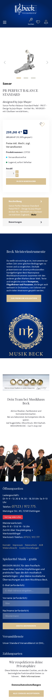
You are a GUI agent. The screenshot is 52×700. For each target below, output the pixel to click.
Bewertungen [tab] (15, 222)
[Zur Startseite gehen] (26, 9)
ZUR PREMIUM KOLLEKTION (24, 298)
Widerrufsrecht (10, 548)
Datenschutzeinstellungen (26, 685)
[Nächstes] (47, 62)
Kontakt (7, 545)
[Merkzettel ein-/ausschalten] (42, 124)
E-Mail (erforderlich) (14, 585)
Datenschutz (31, 545)
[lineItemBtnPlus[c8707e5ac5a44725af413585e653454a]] (17, 172)
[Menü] (5, 22)
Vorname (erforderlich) (15, 598)
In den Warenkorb (26, 181)
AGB (41, 545)
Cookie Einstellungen (29, 548)
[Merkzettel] (38, 22)
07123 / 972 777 (31, 537)
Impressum (18, 545)
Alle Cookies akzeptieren (26, 693)
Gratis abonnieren (26, 626)
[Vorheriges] (5, 62)
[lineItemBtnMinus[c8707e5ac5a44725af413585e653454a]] (17, 175)
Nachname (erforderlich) (16, 610)
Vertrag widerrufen (12, 517)
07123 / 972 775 (24, 507)
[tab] (26, 207)
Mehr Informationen (30, 676)
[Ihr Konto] (46, 22)
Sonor (7, 84)
